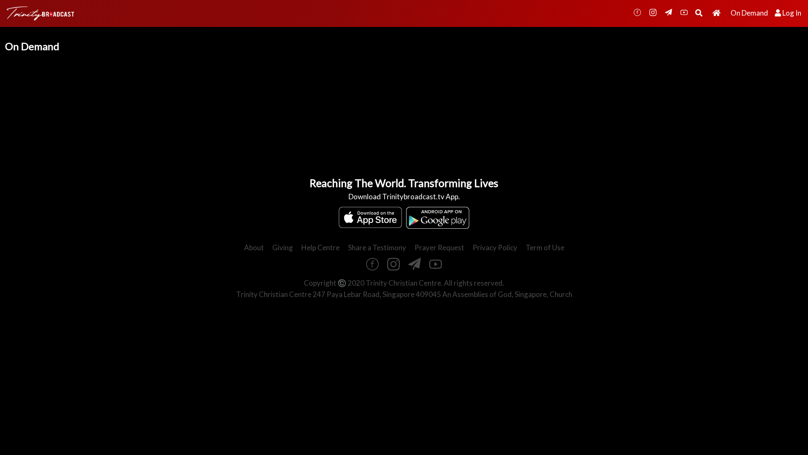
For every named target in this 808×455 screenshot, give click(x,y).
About (254, 247)
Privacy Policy (495, 247)
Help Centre (320, 247)
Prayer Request (439, 247)
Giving (282, 247)
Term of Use (545, 247)
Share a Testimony (377, 247)
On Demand (749, 12)
